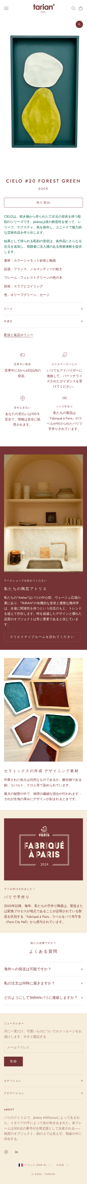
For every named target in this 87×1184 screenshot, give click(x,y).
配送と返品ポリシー (18, 335)
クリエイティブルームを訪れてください (42, 637)
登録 (13, 1061)
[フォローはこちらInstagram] (6, 1152)
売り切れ (43, 202)
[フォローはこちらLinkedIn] (17, 1152)
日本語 (60, 1165)
